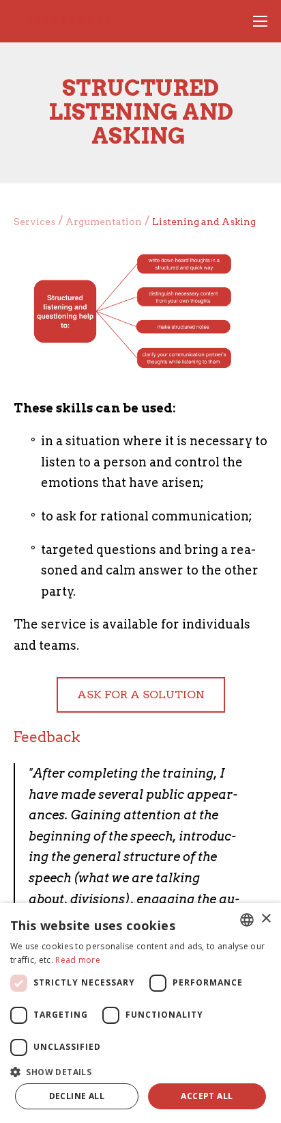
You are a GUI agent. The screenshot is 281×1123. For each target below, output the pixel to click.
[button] (140, 1070)
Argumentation (103, 221)
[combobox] (247, 920)
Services (34, 221)
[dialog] (140, 1013)
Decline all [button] (76, 1096)
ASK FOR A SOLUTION (141, 694)
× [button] (266, 919)
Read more (77, 960)
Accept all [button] (207, 1096)
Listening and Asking (204, 221)
